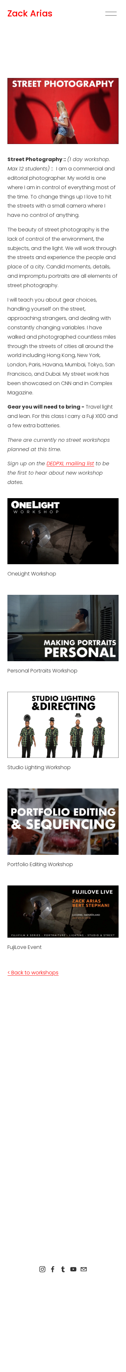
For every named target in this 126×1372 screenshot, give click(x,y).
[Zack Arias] (42, 1269)
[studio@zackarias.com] (83, 1269)
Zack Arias (30, 13)
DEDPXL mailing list (70, 463)
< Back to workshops (32, 972)
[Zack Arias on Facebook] (52, 1269)
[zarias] (63, 1269)
